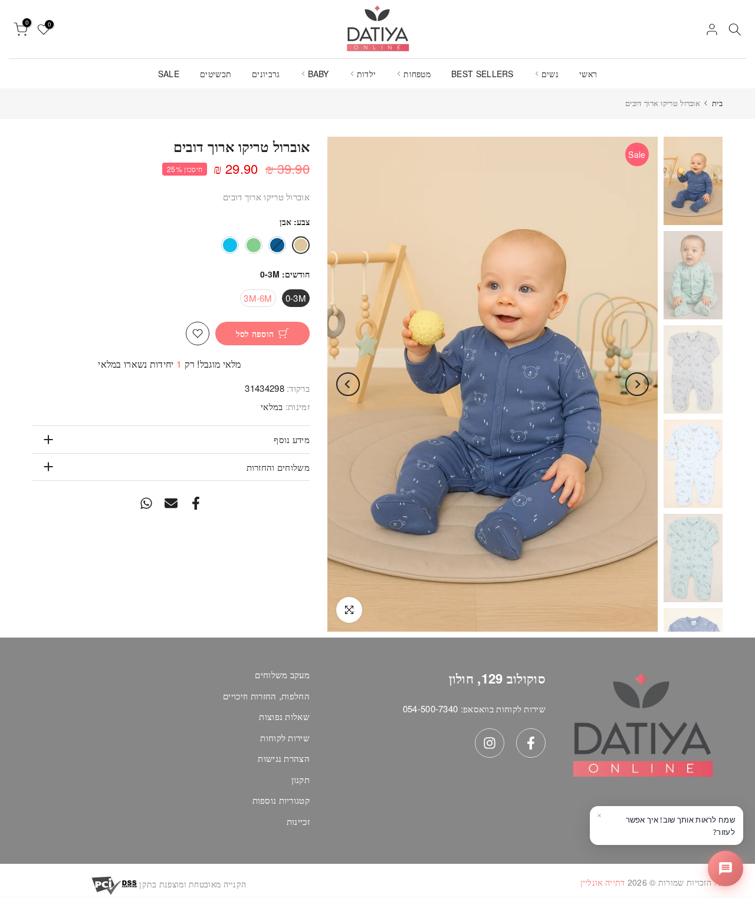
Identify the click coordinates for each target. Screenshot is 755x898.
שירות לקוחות (285, 737)
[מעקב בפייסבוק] (531, 743)
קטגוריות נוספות (281, 800)
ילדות (366, 74)
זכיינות (298, 821)
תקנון (300, 779)
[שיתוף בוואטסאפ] (146, 503)
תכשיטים (215, 74)
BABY (318, 74)
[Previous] (637, 384)
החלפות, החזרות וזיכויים (266, 695)
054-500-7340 (430, 708)
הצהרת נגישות (284, 758)
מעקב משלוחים (282, 674)
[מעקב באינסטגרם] (489, 743)
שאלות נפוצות (284, 716)
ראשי (588, 74)
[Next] (348, 384)
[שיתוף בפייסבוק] (195, 503)
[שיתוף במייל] (171, 503)
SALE (168, 74)
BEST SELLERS (482, 74)
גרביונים (266, 74)
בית (717, 103)
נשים (550, 74)
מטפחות (417, 74)
